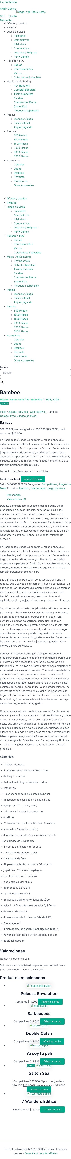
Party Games (21, 56)
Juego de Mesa (16, 31)
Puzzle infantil (22, 123)
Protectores (20, 181)
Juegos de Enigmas (25, 52)
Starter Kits (20, 106)
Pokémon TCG (15, 60)
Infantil (11, 114)
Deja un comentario (12, 399)
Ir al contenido (8, 2)
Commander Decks (25, 102)
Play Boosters (22, 85)
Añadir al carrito (33, 479)
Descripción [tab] (14, 494)
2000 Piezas (21, 147)
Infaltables (20, 44)
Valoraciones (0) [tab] (16, 499)
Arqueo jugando (23, 127)
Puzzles (11, 131)
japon (43, 488)
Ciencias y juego (23, 118)
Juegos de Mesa (18, 411)
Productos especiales (26, 110)
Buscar (4, 366)
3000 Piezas (21, 152)
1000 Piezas (21, 139)
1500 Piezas (21, 143)
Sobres (18, 65)
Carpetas (19, 164)
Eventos (12, 27)
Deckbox (19, 172)
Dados (17, 168)
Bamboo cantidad (10, 478)
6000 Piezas (21, 156)
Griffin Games (8, 8)
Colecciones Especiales (27, 77)
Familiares (20, 35)
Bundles (18, 98)
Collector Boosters (25, 89)
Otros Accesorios (24, 185)
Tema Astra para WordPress (41, 1153)
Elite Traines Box (23, 69)
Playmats (19, 177)
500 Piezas (20, 135)
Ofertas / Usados (17, 23)
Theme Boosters (23, 93)
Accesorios (13, 160)
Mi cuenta (5, 20)
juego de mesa (56, 488)
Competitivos (21, 40)
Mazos (18, 73)
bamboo (24, 488)
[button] (35, 192)
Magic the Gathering (19, 81)
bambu (35, 488)
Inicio (3, 411)
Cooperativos (22, 48)
